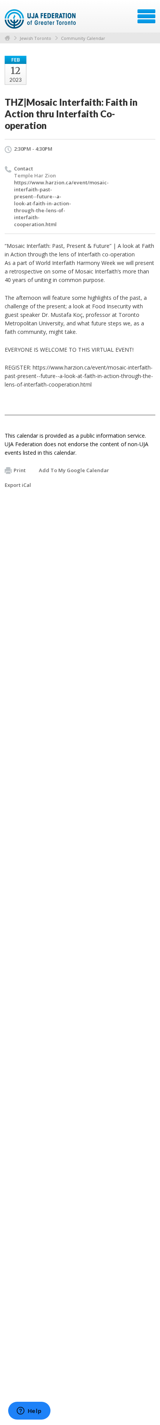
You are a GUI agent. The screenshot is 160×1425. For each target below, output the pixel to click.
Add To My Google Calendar (74, 470)
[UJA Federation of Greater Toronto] (41, 19)
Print (20, 470)
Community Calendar (83, 38)
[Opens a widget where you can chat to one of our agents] (29, 1411)
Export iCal (18, 484)
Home (7, 38)
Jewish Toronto (35, 38)
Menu (146, 16)
